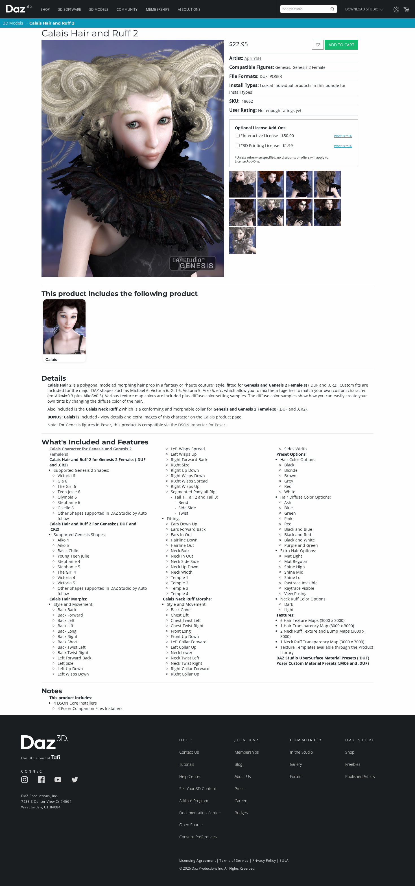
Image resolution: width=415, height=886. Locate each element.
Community (127, 9)
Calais (209, 417)
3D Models (98, 9)
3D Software (69, 9)
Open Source (191, 824)
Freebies (353, 764)
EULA (284, 860)
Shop (45, 9)
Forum (295, 776)
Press (239, 788)
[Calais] (64, 326)
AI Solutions (189, 9)
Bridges (241, 812)
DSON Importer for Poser (201, 424)
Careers (241, 800)
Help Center (190, 776)
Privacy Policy (264, 860)
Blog (238, 764)
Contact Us (189, 752)
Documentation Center (199, 812)
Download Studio (362, 9)
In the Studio (301, 752)
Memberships (158, 9)
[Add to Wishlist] (318, 45)
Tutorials (186, 764)
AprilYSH (252, 58)
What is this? (343, 136)
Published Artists (360, 776)
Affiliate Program (193, 800)
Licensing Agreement (197, 860)
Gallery (296, 764)
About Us (243, 776)
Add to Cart (341, 44)
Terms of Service (234, 860)
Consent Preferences (198, 836)
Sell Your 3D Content (197, 788)
